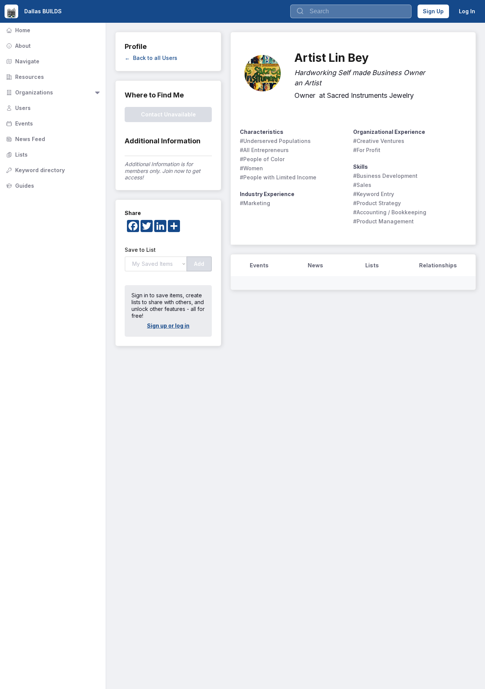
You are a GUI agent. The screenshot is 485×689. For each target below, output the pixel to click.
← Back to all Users (151, 58)
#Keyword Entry (373, 194)
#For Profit (366, 150)
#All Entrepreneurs (264, 150)
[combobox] (350, 11)
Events (19, 123)
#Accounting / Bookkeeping (389, 212)
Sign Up (433, 11)
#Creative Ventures (378, 141)
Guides (19, 185)
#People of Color (262, 159)
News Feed (25, 139)
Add (199, 264)
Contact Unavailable (168, 114)
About (18, 45)
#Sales (362, 185)
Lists (16, 154)
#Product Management (383, 221)
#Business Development (385, 176)
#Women (251, 168)
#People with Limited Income (278, 177)
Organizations (29, 92)
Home (17, 30)
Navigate (22, 61)
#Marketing (255, 203)
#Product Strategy (377, 203)
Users (18, 108)
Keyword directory (35, 170)
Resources (24, 77)
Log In (467, 11)
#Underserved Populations (275, 141)
